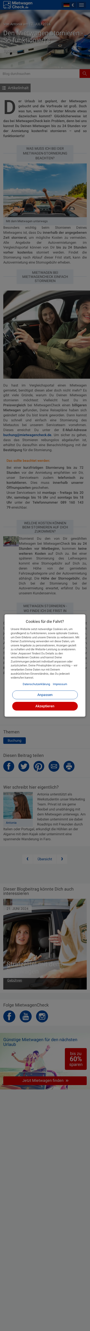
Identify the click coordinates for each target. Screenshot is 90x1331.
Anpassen (45, 695)
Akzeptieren (44, 706)
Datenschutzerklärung (36, 684)
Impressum (60, 684)
